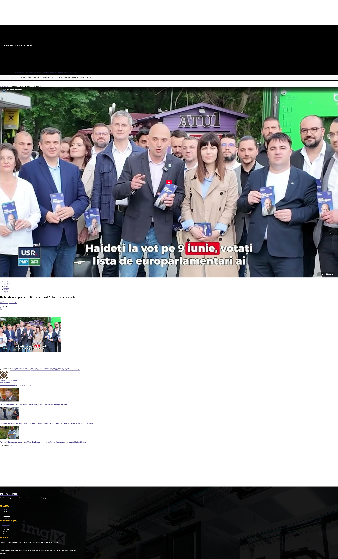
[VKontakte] (10, 501)
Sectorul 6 (6, 291)
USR (5, 292)
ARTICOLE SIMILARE (7, 385)
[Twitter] (82, 59)
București (6, 281)
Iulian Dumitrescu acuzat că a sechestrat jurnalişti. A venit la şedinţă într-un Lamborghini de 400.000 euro (40, 368)
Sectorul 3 (6, 288)
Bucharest (6, 86)
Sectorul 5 (6, 289)
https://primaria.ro (5, 382)
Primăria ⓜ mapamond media (8, 303)
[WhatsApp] (22, 312)
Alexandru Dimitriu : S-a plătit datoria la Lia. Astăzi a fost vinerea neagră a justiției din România (35, 404)
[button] (85, 63)
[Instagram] (4, 501)
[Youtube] (85, 59)
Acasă (1, 86)
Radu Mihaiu (7, 283)
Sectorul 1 (6, 284)
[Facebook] (79, 59)
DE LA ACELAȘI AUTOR (23, 385)
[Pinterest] (15, 312)
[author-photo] (4, 378)
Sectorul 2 (6, 286)
